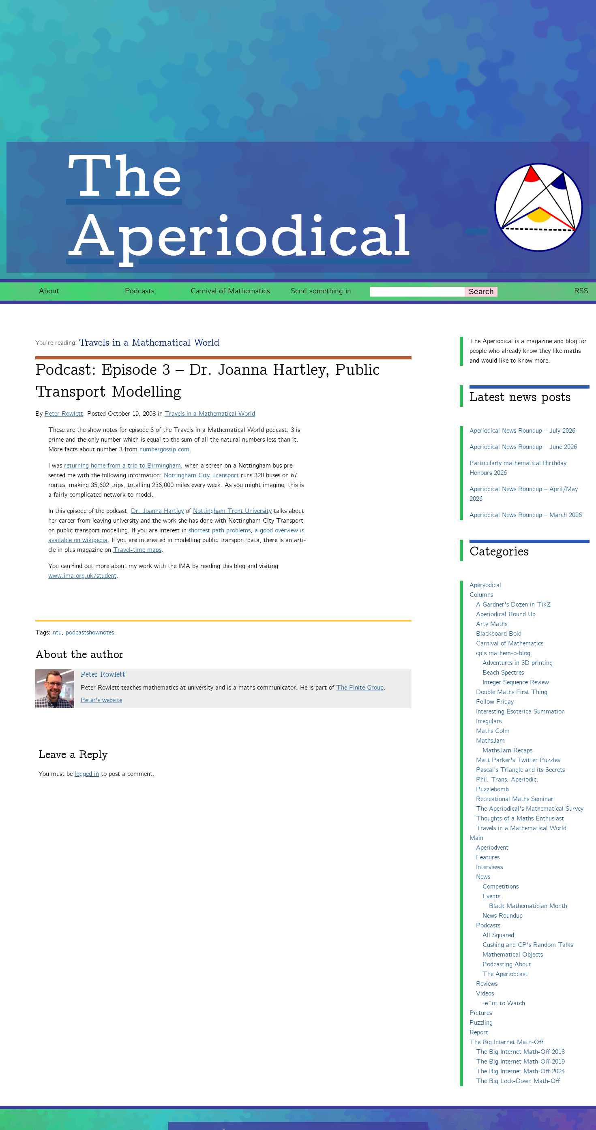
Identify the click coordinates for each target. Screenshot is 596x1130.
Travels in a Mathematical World (149, 343)
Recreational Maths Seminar (514, 799)
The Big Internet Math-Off (506, 1042)
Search (481, 291)
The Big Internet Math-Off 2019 (520, 1062)
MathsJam (490, 741)
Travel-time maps (137, 550)
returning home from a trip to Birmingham (122, 466)
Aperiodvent (492, 848)
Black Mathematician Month (528, 906)
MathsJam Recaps (507, 750)
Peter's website (101, 700)
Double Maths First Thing (511, 692)
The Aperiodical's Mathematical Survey (529, 809)
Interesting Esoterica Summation (520, 712)
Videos (485, 994)
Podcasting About (506, 964)
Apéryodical (485, 585)
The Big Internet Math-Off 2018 (520, 1052)
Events (491, 896)
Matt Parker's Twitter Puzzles (518, 760)
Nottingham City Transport (201, 475)
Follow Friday (495, 702)
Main (476, 838)
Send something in (321, 291)
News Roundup (502, 916)
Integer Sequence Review (515, 682)
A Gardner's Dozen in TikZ (513, 605)
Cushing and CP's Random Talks (527, 945)
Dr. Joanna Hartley (157, 511)
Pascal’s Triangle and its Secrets (520, 770)
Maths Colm (493, 731)
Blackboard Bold (498, 634)
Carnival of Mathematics (230, 291)
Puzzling (481, 1023)
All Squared (498, 935)
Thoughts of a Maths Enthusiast (520, 818)
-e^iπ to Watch (503, 1003)
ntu (57, 633)
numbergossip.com (164, 449)
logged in (87, 774)
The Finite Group (360, 688)
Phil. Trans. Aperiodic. (507, 780)
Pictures (481, 1013)
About (49, 291)
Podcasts (139, 291)
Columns (481, 595)
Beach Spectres (503, 673)
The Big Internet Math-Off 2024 (520, 1071)
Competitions (500, 887)
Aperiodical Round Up (506, 614)
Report (479, 1032)
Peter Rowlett (64, 414)
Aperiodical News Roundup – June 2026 (523, 447)
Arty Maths (491, 624)
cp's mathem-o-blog (503, 653)
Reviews (486, 984)
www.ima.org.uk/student (82, 576)
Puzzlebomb (492, 789)
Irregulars (489, 721)
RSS (581, 291)
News (483, 877)
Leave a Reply (73, 755)
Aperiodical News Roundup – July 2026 (522, 431)
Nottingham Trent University (232, 511)
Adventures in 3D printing (517, 663)
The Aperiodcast (504, 974)
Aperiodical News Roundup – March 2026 (526, 515)
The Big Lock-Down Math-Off (518, 1081)
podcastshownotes (90, 633)
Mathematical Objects (512, 955)
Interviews (489, 867)
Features (488, 857)
